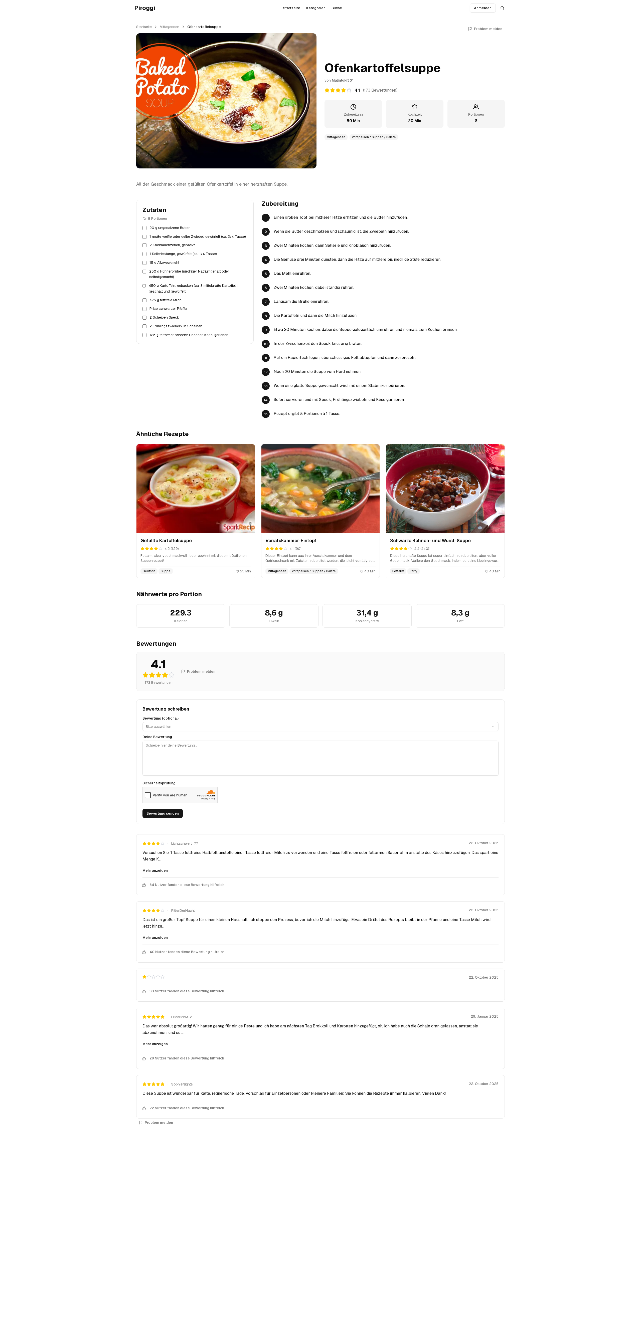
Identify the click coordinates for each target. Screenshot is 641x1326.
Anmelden (483, 8)
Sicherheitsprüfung (159, 783)
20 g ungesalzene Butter (169, 228)
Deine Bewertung (157, 737)
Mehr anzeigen (155, 870)
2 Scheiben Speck (164, 317)
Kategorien (316, 8)
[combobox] (320, 726)
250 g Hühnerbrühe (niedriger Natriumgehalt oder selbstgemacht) (189, 274)
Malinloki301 (343, 80)
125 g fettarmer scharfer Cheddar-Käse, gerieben (188, 335)
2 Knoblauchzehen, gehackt (172, 245)
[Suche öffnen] (502, 8)
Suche (337, 8)
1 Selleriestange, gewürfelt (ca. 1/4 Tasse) (183, 254)
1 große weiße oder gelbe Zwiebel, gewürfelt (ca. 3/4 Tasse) (197, 236)
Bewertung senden (162, 813)
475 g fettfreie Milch (165, 300)
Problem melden (488, 29)
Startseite (291, 8)
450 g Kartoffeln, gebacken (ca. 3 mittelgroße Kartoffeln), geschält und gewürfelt (194, 289)
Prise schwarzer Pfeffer (168, 309)
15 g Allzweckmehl (164, 262)
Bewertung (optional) (160, 718)
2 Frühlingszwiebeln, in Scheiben (175, 326)
